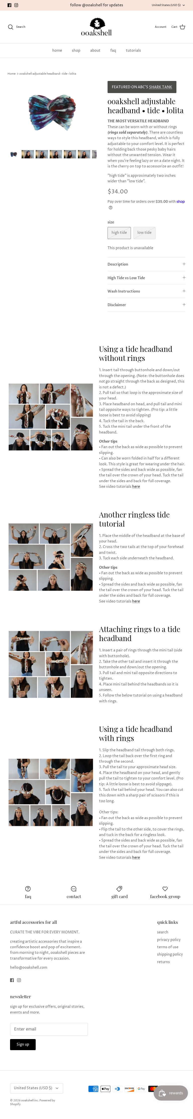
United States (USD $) (166, 5)
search (162, 932)
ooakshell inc (29, 1100)
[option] (52, 113)
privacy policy (169, 939)
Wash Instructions (124, 291)
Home (12, 74)
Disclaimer (117, 305)
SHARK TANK (160, 87)
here (136, 486)
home (57, 50)
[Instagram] (16, 5)
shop (76, 50)
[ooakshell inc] (96, 27)
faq (113, 50)
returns (163, 962)
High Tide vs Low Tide (126, 278)
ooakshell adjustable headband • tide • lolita (47, 74)
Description (118, 264)
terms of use (167, 947)
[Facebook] (9, 5)
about (95, 50)
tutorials (133, 50)
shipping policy (170, 954)
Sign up (23, 1044)
